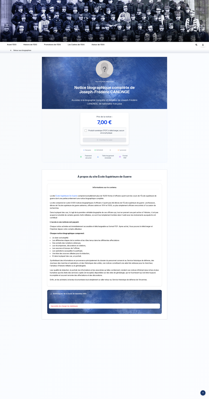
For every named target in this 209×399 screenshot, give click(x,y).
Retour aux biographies (22, 50)
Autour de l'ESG (98, 44)
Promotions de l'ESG (52, 44)
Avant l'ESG (11, 44)
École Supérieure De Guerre (66, 196)
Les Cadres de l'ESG (76, 44)
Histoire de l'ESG (30, 44)
